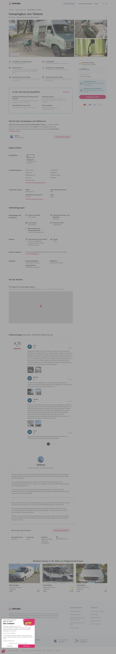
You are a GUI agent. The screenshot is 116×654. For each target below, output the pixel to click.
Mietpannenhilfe (95, 621)
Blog (23, 650)
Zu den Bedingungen (32, 254)
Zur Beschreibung (14, 131)
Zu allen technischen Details (34, 199)
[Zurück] (11, 573)
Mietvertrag (94, 614)
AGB (44, 650)
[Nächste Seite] (55, 444)
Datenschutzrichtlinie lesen (9, 640)
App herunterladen (69, 3)
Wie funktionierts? (75, 611)
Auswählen (10, 646)
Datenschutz (50, 650)
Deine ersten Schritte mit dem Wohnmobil (77, 618)
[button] (3, 651)
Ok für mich (26, 646)
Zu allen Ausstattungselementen (35, 182)
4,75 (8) (12, 17)
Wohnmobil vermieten (85, 3)
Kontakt (29, 650)
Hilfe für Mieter (74, 628)
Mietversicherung (96, 617)
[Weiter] (38, 573)
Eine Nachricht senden (62, 137)
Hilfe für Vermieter (96, 624)
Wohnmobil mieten (75, 614)
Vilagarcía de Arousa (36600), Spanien (27, 17)
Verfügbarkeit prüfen (92, 97)
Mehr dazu (66, 92)
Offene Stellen (37, 650)
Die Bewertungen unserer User (77, 623)
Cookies (58, 650)
